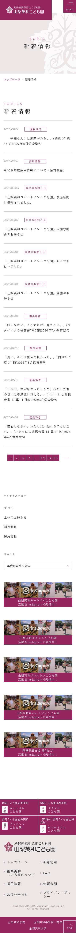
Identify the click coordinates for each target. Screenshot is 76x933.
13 (43, 458)
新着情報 (50, 862)
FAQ (46, 873)
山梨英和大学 (38, 928)
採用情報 (14, 884)
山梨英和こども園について (21, 873)
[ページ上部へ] (69, 926)
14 (50, 458)
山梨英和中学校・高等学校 (51, 922)
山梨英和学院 (16, 922)
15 (56, 458)
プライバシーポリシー (57, 894)
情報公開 (50, 884)
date (10, 554)
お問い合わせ (17, 894)
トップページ (17, 862)
